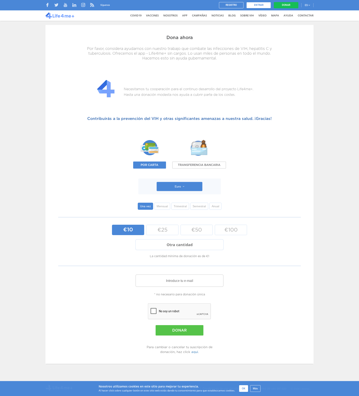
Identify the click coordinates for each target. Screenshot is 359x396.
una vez (145, 206)
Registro (231, 5)
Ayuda (288, 15)
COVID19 (135, 15)
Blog (232, 15)
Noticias (217, 15)
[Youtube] (67, 5)
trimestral (180, 206)
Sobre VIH (247, 15)
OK (243, 388)
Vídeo (262, 15)
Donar (286, 5)
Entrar (258, 5)
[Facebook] (49, 5)
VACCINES (152, 15)
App (184, 15)
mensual (162, 206)
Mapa (275, 15)
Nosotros (170, 15)
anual (215, 206)
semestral (199, 206)
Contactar (306, 15)
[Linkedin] (76, 5)
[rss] (92, 5)
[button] (179, 186)
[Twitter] (58, 5)
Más (255, 388)
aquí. (195, 352)
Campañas (199, 15)
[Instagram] (85, 5)
